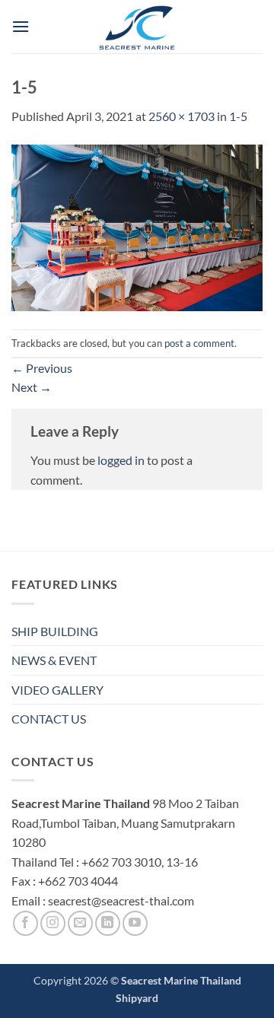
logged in (121, 460)
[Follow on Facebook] (25, 923)
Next (31, 387)
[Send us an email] (80, 923)
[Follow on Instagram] (52, 923)
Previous (41, 368)
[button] (20, 26)
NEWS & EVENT (54, 660)
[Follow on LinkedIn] (107, 923)
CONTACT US (48, 718)
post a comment (199, 343)
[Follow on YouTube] (135, 923)
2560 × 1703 (181, 116)
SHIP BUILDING (54, 631)
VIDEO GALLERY (57, 689)
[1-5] (137, 226)
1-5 (238, 116)
